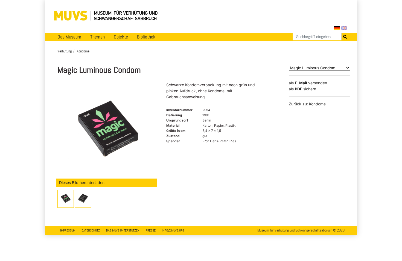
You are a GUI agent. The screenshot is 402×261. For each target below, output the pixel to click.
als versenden (308, 83)
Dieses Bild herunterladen (81, 182)
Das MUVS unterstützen (122, 230)
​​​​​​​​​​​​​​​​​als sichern (302, 89)
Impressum (67, 230)
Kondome (83, 51)
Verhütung (64, 51)
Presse (151, 230)
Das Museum (69, 37)
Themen (97, 37)
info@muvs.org (173, 230)
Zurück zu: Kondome (307, 104)
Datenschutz (90, 230)
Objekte (121, 37)
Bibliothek (146, 37)
